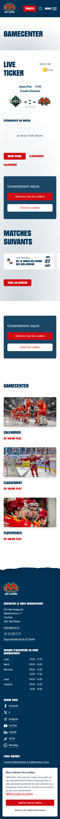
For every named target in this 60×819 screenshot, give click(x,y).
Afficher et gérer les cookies (19, 794)
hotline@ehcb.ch (11, 627)
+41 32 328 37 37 (12, 633)
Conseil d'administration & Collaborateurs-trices (26, 762)
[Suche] (40, 8)
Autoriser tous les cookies (30, 196)
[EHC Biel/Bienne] (9, 8)
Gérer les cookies (30, 207)
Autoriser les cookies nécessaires (30, 810)
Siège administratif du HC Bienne (19, 639)
